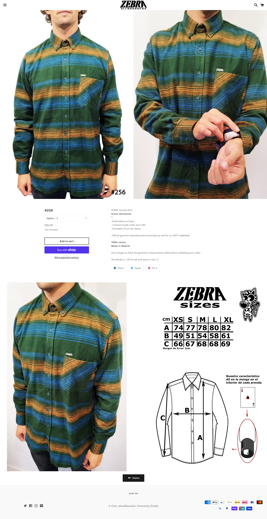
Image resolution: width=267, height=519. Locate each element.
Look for (133, 493)
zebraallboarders (127, 505)
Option (50, 218)
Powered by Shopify (147, 505)
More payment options (67, 257)
